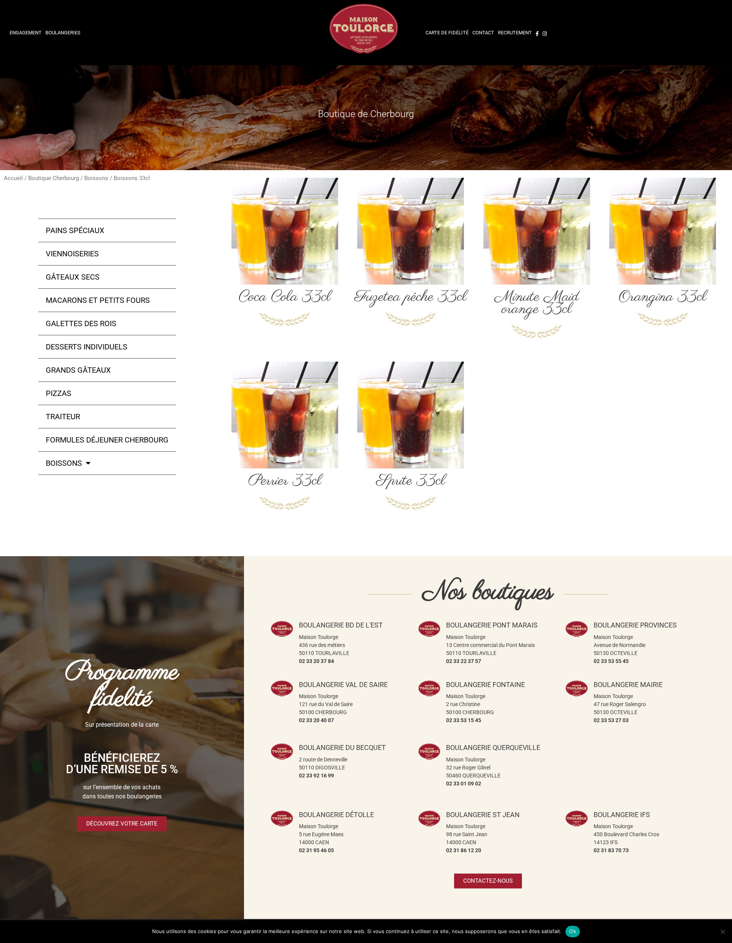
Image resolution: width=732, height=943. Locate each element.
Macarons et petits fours (98, 300)
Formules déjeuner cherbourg (107, 439)
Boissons (96, 178)
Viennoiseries (72, 253)
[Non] (722, 931)
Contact (483, 32)
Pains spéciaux (75, 230)
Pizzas (58, 393)
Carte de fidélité (447, 32)
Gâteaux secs (73, 277)
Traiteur (63, 416)
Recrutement (515, 32)
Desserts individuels (86, 346)
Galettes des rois (81, 323)
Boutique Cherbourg (53, 178)
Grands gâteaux (78, 370)
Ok (572, 931)
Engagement (26, 32)
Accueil (13, 178)
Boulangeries (62, 32)
